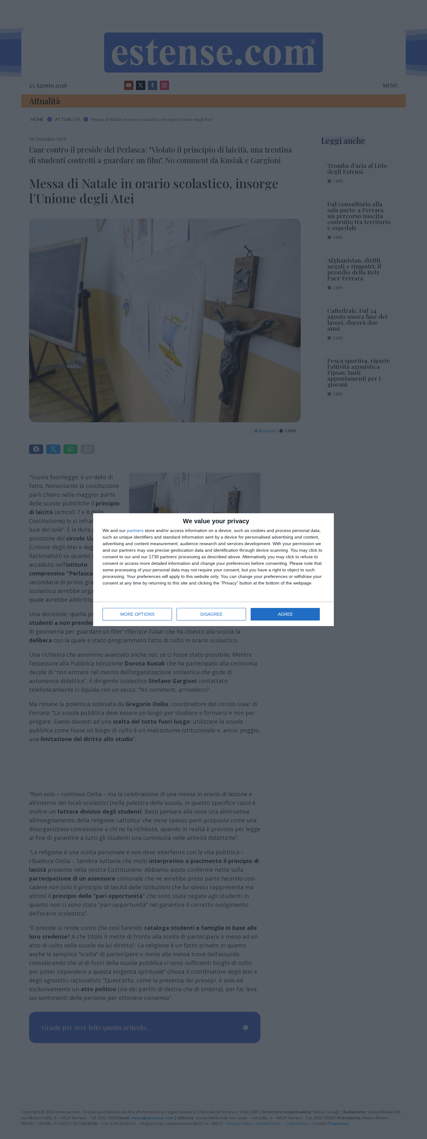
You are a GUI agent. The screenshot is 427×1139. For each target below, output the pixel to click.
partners (135, 530)
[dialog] (213, 569)
